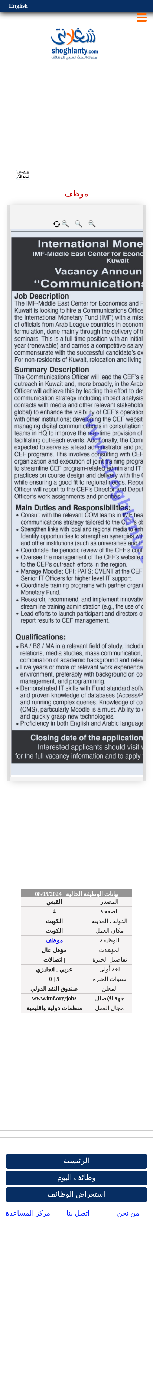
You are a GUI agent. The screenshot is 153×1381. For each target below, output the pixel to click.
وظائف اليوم (76, 1177)
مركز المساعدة (28, 1213)
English (18, 6)
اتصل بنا (77, 1213)
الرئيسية (76, 1160)
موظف (54, 940)
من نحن (128, 1213)
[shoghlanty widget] (24, 175)
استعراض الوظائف (76, 1194)
